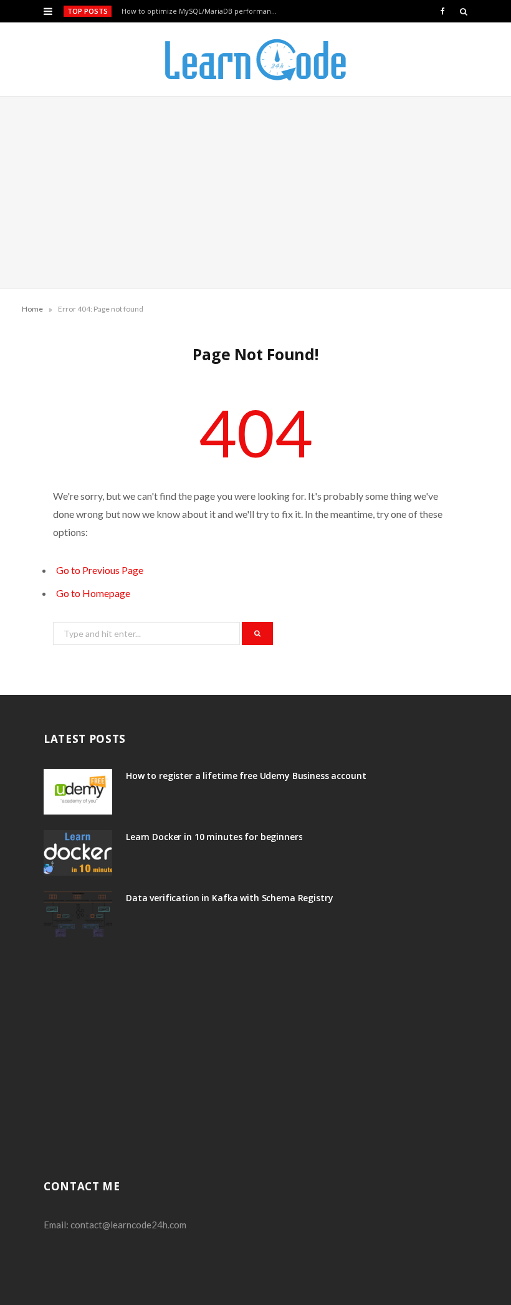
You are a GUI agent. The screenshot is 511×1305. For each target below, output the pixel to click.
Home (32, 308)
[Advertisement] (255, 192)
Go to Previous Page (99, 570)
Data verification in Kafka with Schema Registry (229, 898)
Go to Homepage (93, 593)
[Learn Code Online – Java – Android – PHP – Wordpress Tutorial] (255, 59)
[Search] (463, 11)
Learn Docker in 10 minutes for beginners (214, 837)
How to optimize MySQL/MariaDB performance (200, 11)
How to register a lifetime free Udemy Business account (246, 776)
